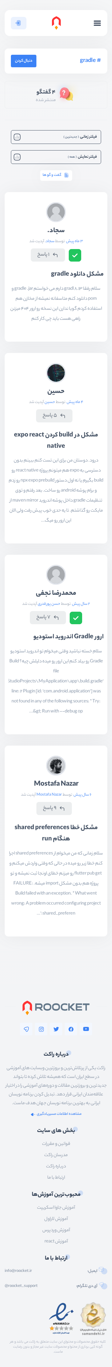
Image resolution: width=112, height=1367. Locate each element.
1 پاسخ (43, 255)
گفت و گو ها (52, 175)
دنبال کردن (23, 61)
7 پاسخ (43, 617)
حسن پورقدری (49, 604)
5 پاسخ (50, 415)
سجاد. (56, 231)
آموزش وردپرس (56, 1230)
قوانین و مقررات (56, 1144)
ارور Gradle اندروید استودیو (68, 637)
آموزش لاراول (56, 1219)
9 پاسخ (49, 808)
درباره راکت (56, 1167)
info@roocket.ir (18, 1271)
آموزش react (56, 1242)
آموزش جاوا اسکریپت (56, 1208)
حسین (56, 392)
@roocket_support (21, 1286)
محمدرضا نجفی (56, 594)
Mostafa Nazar (56, 784)
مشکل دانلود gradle (77, 274)
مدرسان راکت (56, 1155)
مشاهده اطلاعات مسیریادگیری (59, 1114)
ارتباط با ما (56, 1178)
